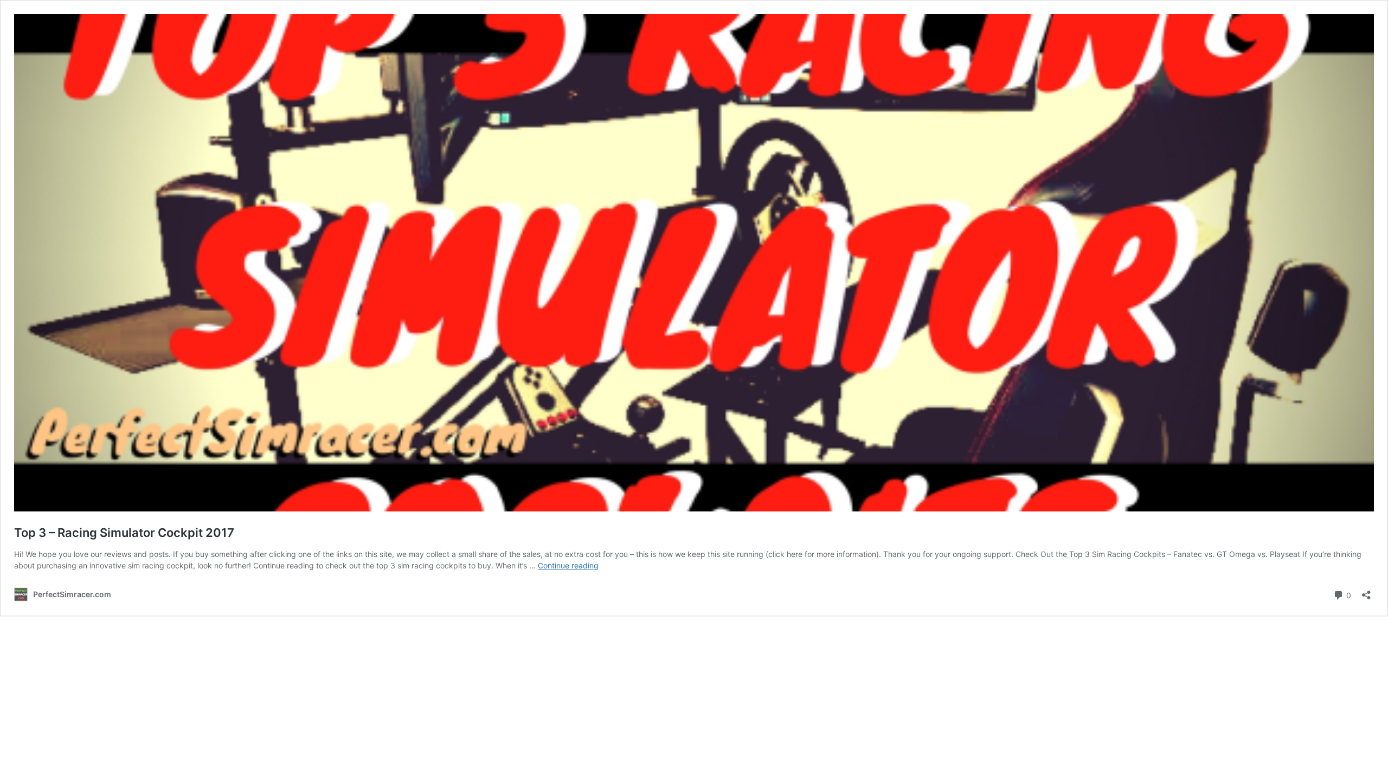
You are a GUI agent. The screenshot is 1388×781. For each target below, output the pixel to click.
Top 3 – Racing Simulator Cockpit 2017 (124, 533)
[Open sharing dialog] (1366, 591)
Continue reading (568, 565)
